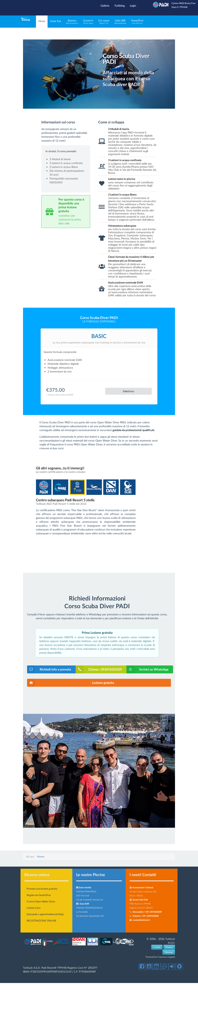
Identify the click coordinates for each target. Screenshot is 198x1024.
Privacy (169, 947)
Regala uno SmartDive (39, 895)
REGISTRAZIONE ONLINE (41, 920)
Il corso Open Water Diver (41, 901)
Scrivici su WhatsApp (153, 669)
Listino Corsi (33, 907)
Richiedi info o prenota (55, 669)
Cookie (156, 947)
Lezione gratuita (103, 682)
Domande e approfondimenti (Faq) (45, 914)
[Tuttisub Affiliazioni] (79, 945)
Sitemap (169, 952)
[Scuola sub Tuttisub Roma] (25, 19)
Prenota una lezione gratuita (42, 888)
